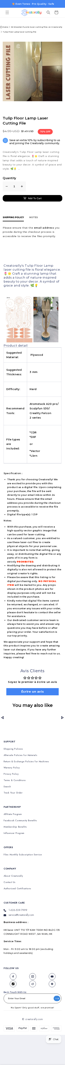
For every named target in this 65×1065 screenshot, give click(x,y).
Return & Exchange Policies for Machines (26, 761)
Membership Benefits (15, 826)
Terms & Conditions (15, 780)
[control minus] (7, 186)
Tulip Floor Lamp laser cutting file (19, 32)
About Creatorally (13, 876)
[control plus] (22, 186)
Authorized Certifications (17, 888)
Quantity (9, 178)
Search (7, 786)
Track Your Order (13, 792)
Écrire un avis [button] (32, 691)
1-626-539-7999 (18, 910)
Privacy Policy (11, 774)
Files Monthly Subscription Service (23, 854)
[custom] (13, 976)
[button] (7, 12)
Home (5, 27)
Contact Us (10, 882)
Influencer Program (14, 833)
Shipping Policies (13, 749)
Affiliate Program (13, 814)
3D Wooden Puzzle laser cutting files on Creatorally (36, 27)
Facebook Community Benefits (20, 820)
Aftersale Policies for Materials (20, 755)
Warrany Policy (12, 767)
